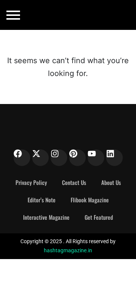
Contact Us (74, 182)
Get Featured (99, 217)
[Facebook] (22, 157)
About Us (111, 182)
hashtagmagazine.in (68, 250)
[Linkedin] (114, 157)
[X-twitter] (40, 157)
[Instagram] (59, 157)
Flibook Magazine (90, 200)
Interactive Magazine (46, 217)
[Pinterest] (77, 157)
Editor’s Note (42, 200)
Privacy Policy (31, 182)
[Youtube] (96, 157)
